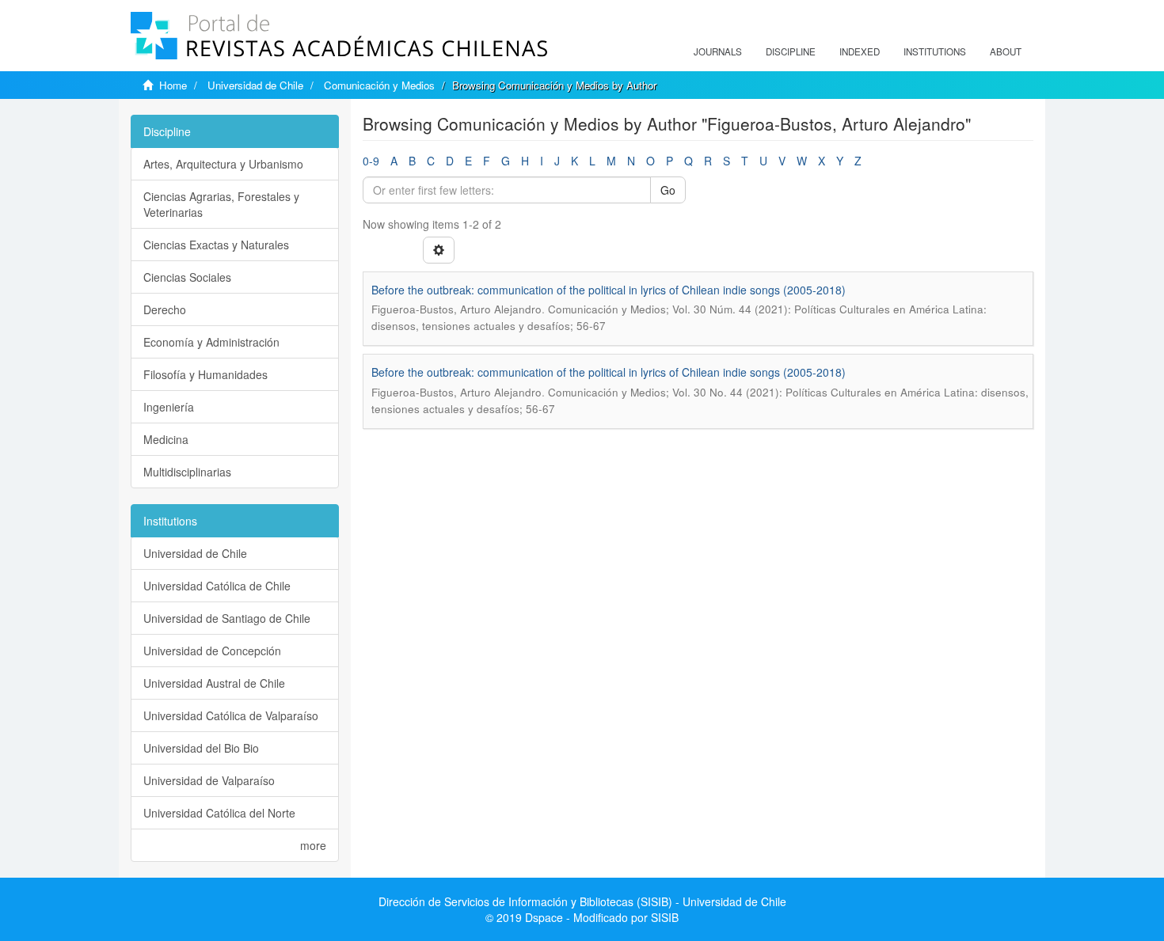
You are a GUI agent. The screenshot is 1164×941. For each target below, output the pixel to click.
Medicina (165, 439)
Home (173, 85)
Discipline (791, 51)
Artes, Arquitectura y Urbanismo (223, 164)
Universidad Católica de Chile (217, 586)
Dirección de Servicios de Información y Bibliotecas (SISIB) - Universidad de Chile (582, 901)
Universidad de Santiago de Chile (226, 618)
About (1005, 51)
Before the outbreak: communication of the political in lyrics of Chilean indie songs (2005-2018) (608, 290)
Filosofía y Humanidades (205, 374)
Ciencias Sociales (187, 277)
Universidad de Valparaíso (209, 780)
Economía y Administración (211, 342)
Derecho (164, 309)
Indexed (859, 51)
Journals (718, 51)
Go (667, 190)
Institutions (934, 51)
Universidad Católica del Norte (219, 813)
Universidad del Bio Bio (201, 748)
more (313, 845)
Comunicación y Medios (379, 85)
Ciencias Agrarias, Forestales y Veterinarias (221, 204)
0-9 (371, 161)
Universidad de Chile (255, 85)
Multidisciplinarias (187, 472)
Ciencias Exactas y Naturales (216, 244)
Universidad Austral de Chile (214, 683)
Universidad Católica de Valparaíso (230, 715)
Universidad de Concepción (212, 650)
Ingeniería (168, 407)
